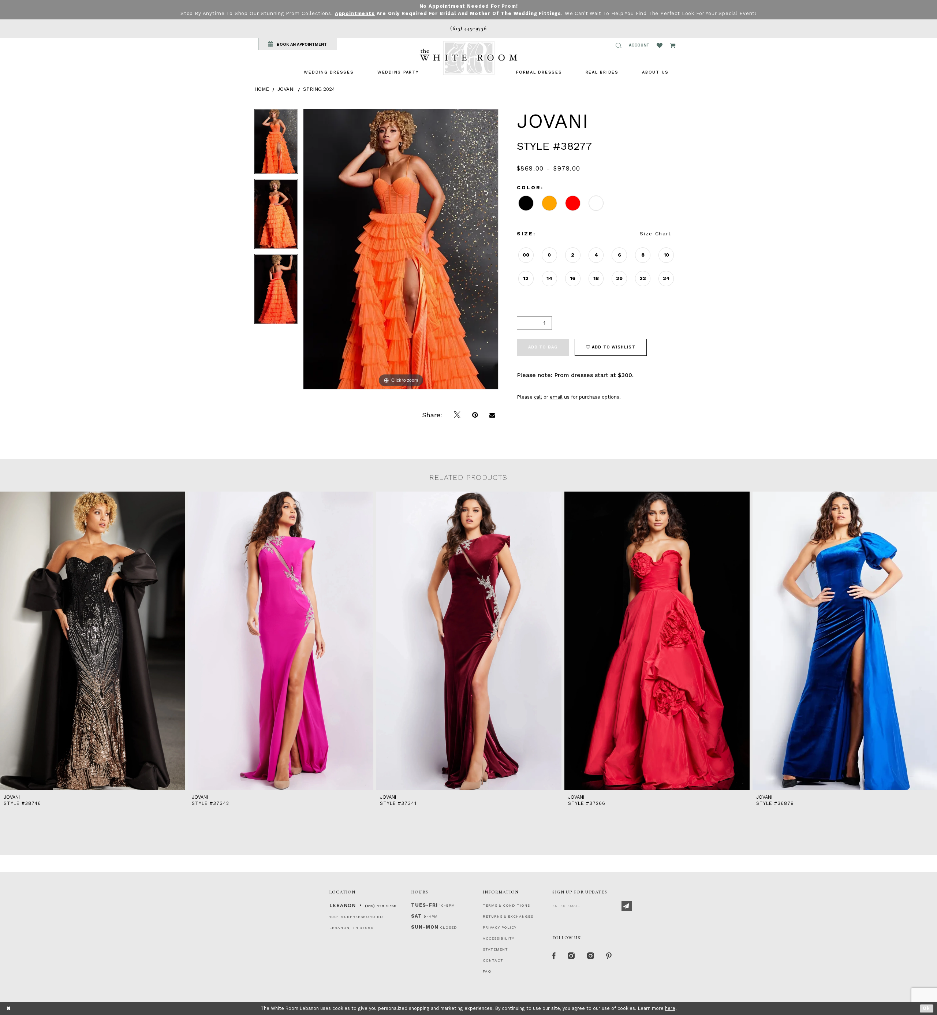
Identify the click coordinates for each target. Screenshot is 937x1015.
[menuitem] (329, 72)
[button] (618, 45)
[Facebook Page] (554, 956)
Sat (416, 916)
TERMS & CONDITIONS (506, 905)
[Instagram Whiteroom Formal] (571, 956)
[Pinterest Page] (609, 956)
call (538, 397)
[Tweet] (457, 415)
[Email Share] (492, 415)
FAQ (487, 971)
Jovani (286, 89)
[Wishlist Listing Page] (659, 45)
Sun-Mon (424, 927)
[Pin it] (474, 415)
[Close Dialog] (9, 1008)
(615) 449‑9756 (380, 906)
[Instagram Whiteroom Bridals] (590, 956)
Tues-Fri (424, 905)
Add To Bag (543, 347)
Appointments (355, 13)
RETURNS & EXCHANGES (508, 916)
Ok (926, 1008)
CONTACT (493, 960)
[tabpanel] (276, 144)
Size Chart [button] (655, 233)
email (556, 397)
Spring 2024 (319, 89)
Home (261, 89)
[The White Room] (468, 58)
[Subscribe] (626, 906)
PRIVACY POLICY (499, 927)
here (670, 1008)
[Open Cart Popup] (672, 45)
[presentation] (92, 641)
